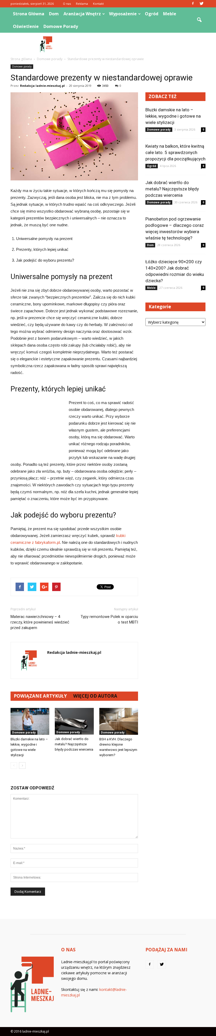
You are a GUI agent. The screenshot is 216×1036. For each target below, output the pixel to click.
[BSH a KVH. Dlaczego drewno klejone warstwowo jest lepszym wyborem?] (118, 721)
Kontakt (98, 4)
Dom (54, 14)
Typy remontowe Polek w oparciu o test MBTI (109, 619)
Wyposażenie (123, 14)
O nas (67, 4)
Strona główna (28, 14)
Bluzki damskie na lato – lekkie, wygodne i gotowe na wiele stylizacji (173, 116)
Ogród (151, 14)
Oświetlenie (26, 26)
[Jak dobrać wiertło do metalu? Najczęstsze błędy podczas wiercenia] (74, 721)
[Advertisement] (143, 44)
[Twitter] (201, 3)
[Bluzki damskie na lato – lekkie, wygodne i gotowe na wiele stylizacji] (30, 721)
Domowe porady (60, 26)
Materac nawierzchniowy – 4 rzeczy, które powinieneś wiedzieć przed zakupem (40, 622)
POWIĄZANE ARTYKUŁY (40, 696)
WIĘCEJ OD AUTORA (95, 696)
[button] (199, 20)
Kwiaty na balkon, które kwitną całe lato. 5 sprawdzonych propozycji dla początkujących (175, 152)
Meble (169, 14)
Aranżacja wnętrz (82, 14)
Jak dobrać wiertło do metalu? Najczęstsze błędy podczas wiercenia (74, 744)
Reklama (82, 4)
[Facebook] (193, 3)
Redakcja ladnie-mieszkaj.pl (42, 86)
